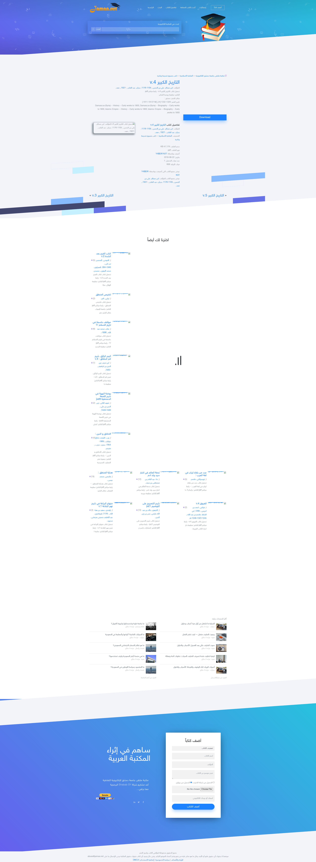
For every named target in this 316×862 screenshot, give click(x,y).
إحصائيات (202, 8)
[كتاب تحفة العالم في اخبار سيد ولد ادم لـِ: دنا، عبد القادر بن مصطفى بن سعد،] (170, 472)
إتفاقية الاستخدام (147, 860)
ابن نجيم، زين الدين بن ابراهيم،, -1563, (104, 366)
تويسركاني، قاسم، (197, 479)
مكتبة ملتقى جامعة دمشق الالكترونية (210, 76)
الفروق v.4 (201, 503)
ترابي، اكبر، (105, 299)
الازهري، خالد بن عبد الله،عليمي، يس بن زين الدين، (151, 514)
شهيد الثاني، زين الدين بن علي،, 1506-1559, (103, 406)
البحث (160, 8)
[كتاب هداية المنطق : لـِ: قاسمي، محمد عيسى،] (123, 472)
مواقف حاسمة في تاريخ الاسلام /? (102, 324)
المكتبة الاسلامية (186, 76)
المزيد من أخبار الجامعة (148, 678)
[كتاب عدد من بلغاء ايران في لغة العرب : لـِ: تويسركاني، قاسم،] (216, 472)
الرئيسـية (151, 8)
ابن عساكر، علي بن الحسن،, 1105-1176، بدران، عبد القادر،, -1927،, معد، (144, 88)
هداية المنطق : (105, 472)
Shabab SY (125, 784)
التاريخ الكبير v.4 (165, 83)
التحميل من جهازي (183, 783)
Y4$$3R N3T (161, 154)
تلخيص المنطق (103, 294)
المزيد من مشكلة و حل (219, 678)
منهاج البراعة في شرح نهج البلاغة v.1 (102, 505)
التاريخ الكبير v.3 (102, 196)
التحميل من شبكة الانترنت (202, 783)
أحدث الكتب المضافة (187, 8)
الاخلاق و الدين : (103, 433)
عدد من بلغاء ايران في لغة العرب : (196, 474)
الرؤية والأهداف (177, 860)
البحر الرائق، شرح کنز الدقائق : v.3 (103, 358)
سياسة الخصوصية (162, 860)
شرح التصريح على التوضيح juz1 (151, 505)
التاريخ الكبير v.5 (213, 196)
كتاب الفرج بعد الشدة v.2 (103, 255)
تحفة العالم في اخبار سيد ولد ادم (150, 474)
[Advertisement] (205, 97)
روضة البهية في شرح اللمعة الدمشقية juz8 (103, 396)
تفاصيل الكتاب (171, 8)
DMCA (136, 860)
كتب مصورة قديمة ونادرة (167, 76)
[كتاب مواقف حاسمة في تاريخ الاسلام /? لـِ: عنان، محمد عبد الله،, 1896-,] (121, 322)
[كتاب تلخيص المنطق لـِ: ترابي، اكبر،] (121, 294)
